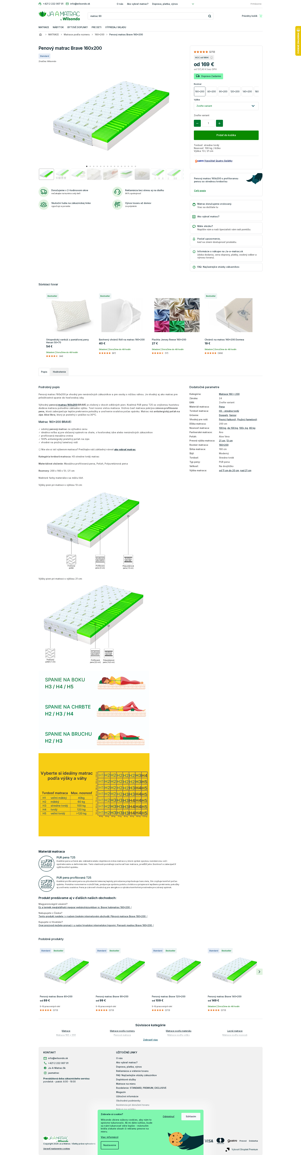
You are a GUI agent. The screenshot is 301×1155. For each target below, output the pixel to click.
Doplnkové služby (126, 1079)
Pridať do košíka (226, 135)
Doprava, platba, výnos (165, 4)
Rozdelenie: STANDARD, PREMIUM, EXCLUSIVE (141, 1088)
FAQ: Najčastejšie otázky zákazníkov (136, 1075)
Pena (222, 406)
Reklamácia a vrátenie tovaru (132, 1071)
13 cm (229, 440)
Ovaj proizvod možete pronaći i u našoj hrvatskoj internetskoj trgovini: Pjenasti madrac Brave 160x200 (96, 925)
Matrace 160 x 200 (229, 394)
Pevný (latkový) (227, 419)
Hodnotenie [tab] (59, 371)
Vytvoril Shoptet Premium (245, 1149)
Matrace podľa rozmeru (122, 1031)
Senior (232, 415)
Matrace (66, 1031)
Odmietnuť (168, 1116)
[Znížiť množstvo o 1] (197, 123)
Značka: (47, 61)
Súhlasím (191, 1116)
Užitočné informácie (127, 1096)
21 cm (222, 440)
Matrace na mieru (126, 1083)
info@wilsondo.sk (58, 1058)
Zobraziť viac (150, 1039)
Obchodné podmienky (128, 1100)
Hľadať (209, 16)
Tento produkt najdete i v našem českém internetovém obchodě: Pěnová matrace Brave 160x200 (93, 916)
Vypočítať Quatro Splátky (218, 160)
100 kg (222, 428)
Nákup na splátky (126, 1109)
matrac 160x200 (68, 404)
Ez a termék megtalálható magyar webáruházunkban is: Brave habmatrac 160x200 (85, 907)
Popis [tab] (44, 371)
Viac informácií (110, 1137)
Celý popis (200, 190)
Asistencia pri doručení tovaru (132, 1105)
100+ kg (243, 428)
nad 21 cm (245, 470)
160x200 (223, 445)
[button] (86, 166)
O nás (120, 4)
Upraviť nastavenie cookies (56, 1148)
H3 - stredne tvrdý (229, 411)
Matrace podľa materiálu (178, 1031)
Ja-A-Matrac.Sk (57, 1068)
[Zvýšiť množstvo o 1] (219, 123)
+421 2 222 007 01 (58, 1063)
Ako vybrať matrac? (137, 4)
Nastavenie (109, 1145)
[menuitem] (44, 27)
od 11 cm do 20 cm (229, 470)
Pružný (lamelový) (247, 419)
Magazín (121, 1092)
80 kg (252, 428)
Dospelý (223, 415)
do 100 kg (232, 428)
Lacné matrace (235, 1031)
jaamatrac (53, 1073)
